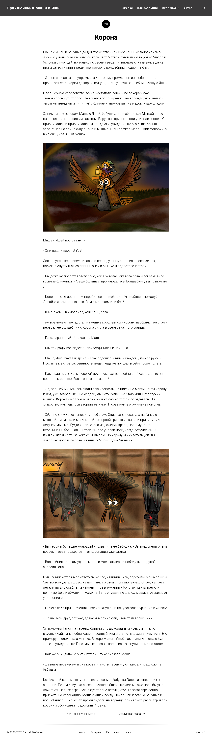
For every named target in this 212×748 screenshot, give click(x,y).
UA (203, 8)
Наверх (198, 732)
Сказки (127, 8)
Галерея (96, 732)
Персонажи (170, 8)
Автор (188, 8)
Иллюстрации (147, 8)
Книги (82, 732)
